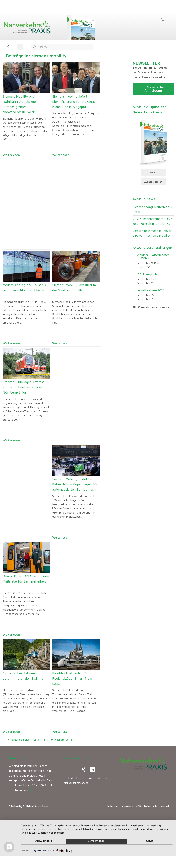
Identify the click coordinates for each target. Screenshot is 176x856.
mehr (149, 841)
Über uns (16, 758)
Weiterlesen (11, 155)
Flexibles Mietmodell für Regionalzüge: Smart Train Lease (72, 678)
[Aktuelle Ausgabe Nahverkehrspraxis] (153, 142)
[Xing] (83, 769)
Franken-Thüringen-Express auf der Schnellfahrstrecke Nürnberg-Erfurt (23, 387)
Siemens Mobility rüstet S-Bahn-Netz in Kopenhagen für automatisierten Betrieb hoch (74, 484)
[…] (33, 790)
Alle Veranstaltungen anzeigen (152, 307)
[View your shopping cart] (162, 20)
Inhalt (153, 172)
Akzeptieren (96, 841)
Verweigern (43, 841)
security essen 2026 (151, 290)
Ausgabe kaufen (153, 181)
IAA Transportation (150, 274)
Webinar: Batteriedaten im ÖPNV (153, 256)
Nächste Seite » (64, 739)
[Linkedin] (92, 769)
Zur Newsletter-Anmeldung (153, 88)
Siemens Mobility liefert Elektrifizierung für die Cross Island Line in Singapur (73, 101)
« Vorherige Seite (19, 739)
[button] (20, 47)
